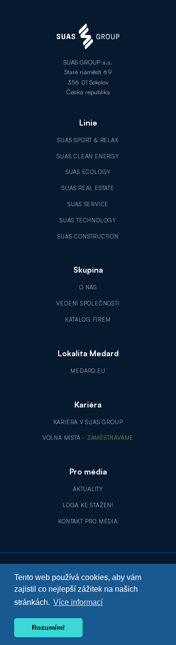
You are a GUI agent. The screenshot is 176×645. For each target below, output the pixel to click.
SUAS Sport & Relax (87, 140)
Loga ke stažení (88, 505)
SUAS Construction (87, 236)
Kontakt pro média (87, 521)
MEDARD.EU (87, 370)
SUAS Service (88, 204)
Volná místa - (88, 437)
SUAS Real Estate (88, 188)
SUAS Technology (88, 220)
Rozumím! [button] (48, 627)
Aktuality (88, 489)
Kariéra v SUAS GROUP (88, 422)
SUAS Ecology (88, 172)
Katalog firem (87, 319)
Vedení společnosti (87, 303)
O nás (88, 287)
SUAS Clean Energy (88, 156)
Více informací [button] (78, 602)
